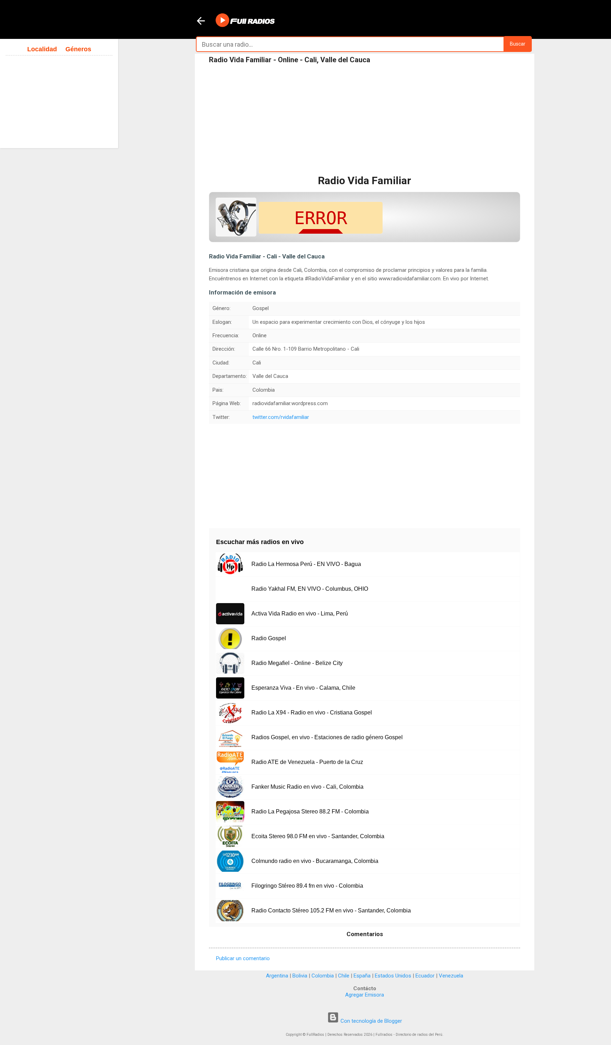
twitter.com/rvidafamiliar (280, 417)
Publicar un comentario (243, 958)
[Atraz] (201, 21)
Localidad (42, 49)
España (362, 976)
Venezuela (451, 976)
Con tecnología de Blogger (370, 1021)
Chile (343, 976)
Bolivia (299, 976)
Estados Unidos (393, 976)
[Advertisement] (364, 119)
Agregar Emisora (364, 995)
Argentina (277, 976)
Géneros (78, 49)
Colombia (323, 976)
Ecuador (425, 976)
